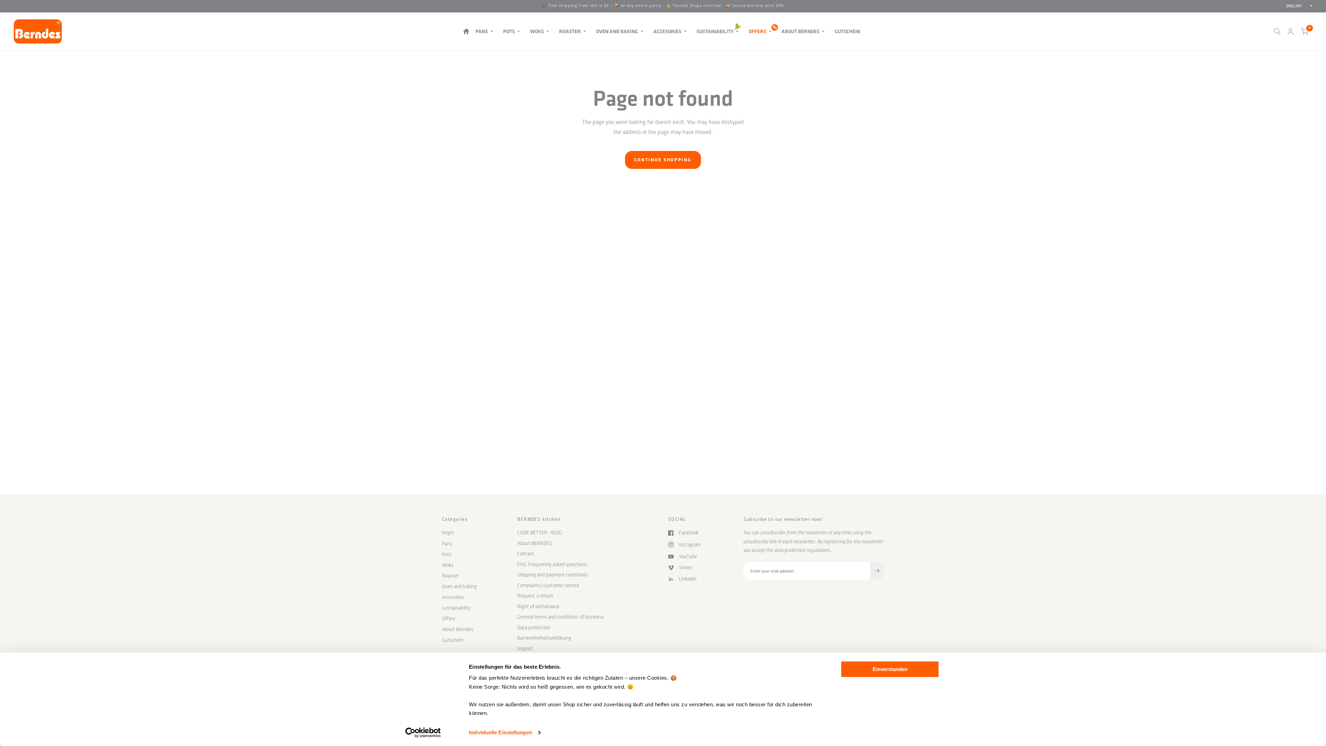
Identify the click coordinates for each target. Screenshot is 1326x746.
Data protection (533, 627)
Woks (537, 31)
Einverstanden (890, 669)
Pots (509, 31)
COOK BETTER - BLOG (539, 532)
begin (466, 31)
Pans (481, 31)
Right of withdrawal (538, 606)
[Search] (1277, 31)
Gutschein (847, 31)
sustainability (714, 31)
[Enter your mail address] (877, 571)
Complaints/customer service (548, 585)
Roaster (570, 31)
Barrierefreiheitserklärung (544, 638)
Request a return (535, 596)
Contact (525, 554)
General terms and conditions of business (560, 617)
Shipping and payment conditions (552, 575)
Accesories (667, 31)
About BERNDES (534, 543)
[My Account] (1290, 31)
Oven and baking (617, 31)
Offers (757, 31)
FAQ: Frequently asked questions (552, 564)
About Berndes (800, 31)
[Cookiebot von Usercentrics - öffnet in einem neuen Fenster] (423, 732)
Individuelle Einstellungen (500, 732)
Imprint (525, 648)
